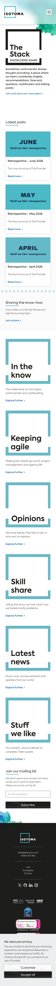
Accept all (28, 975)
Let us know (12, 320)
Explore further (14, 400)
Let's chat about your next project (23, 93)
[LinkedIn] (30, 885)
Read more (14, 176)
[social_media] (36, 885)
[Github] (25, 885)
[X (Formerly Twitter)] (19, 885)
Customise (28, 968)
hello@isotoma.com (28, 852)
